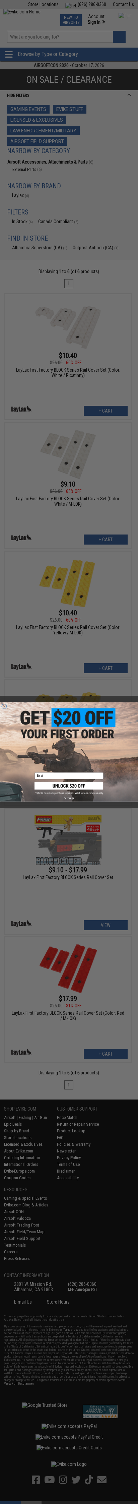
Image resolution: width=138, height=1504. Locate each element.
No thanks (69, 798)
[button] (69, 788)
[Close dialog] (4, 706)
